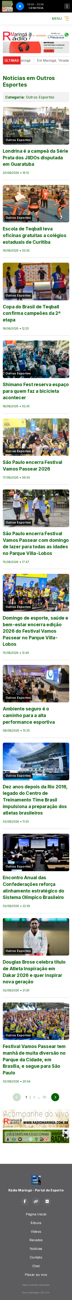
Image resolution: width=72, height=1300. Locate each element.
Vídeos (36, 1232)
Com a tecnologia (30, 1292)
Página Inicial (36, 1214)
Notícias (36, 1249)
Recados (36, 1240)
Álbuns (35, 1223)
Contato (36, 1257)
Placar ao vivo (36, 1275)
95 (44, 1097)
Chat (36, 1266)
